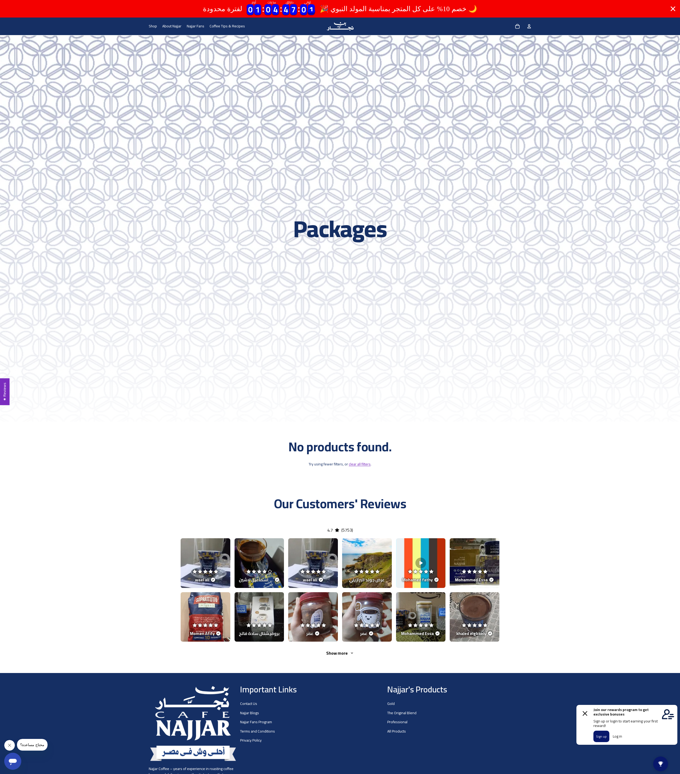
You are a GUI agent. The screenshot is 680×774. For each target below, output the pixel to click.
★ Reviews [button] (4, 391)
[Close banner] (673, 9)
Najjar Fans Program (256, 722)
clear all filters (360, 464)
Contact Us (248, 703)
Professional (397, 722)
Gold (391, 703)
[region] (340, 9)
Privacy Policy (251, 740)
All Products (396, 731)
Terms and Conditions (257, 731)
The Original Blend (401, 712)
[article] (205, 563)
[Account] (529, 26)
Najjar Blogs (249, 712)
